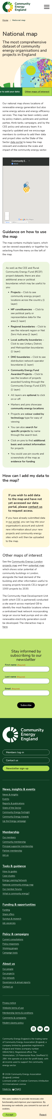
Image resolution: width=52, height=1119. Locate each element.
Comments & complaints (14, 1017)
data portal (16, 142)
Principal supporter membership (17, 846)
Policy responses (10, 943)
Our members (9, 837)
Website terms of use (13, 1007)
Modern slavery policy (13, 1022)
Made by (6, 1089)
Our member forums (12, 889)
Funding (6, 909)
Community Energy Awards (15, 816)
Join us (5, 855)
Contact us (12, 760)
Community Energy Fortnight (16, 812)
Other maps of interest (37, 91)
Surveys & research (11, 918)
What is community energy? (15, 893)
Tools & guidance (14, 866)
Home (5, 20)
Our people (7, 969)
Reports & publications (13, 803)
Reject (42, 1114)
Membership (10, 832)
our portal (14, 521)
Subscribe (26, 705)
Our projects (8, 973)
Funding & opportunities (18, 905)
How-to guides (9, 871)
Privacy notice (9, 1002)
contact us (35, 507)
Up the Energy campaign (14, 821)
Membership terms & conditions (17, 1012)
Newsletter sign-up (17, 768)
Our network (8, 977)
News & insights (10, 794)
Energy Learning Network (14, 880)
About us (8, 964)
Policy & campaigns (15, 934)
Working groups (10, 948)
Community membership (14, 841)
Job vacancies (9, 923)
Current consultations (12, 939)
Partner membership (12, 850)
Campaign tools (10, 952)
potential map (36, 565)
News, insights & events (18, 789)
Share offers (8, 914)
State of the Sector (11, 807)
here (5, 626)
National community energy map (17, 884)
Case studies (8, 875)
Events (5, 798)
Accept (9, 1114)
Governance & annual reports (16, 982)
